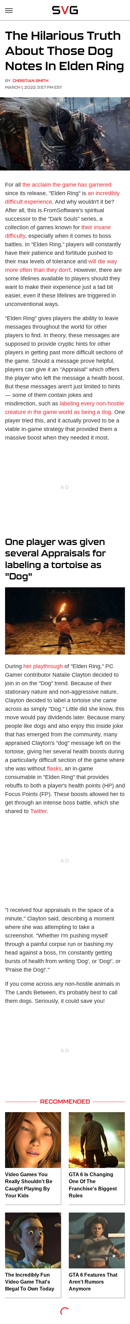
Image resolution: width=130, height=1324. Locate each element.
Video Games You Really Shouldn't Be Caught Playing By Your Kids (28, 1185)
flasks (54, 768)
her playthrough (43, 666)
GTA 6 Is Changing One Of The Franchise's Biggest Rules (93, 1185)
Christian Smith (30, 80)
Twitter (38, 811)
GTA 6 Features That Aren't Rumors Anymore (93, 1282)
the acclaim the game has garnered (66, 185)
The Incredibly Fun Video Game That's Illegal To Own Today (29, 1282)
